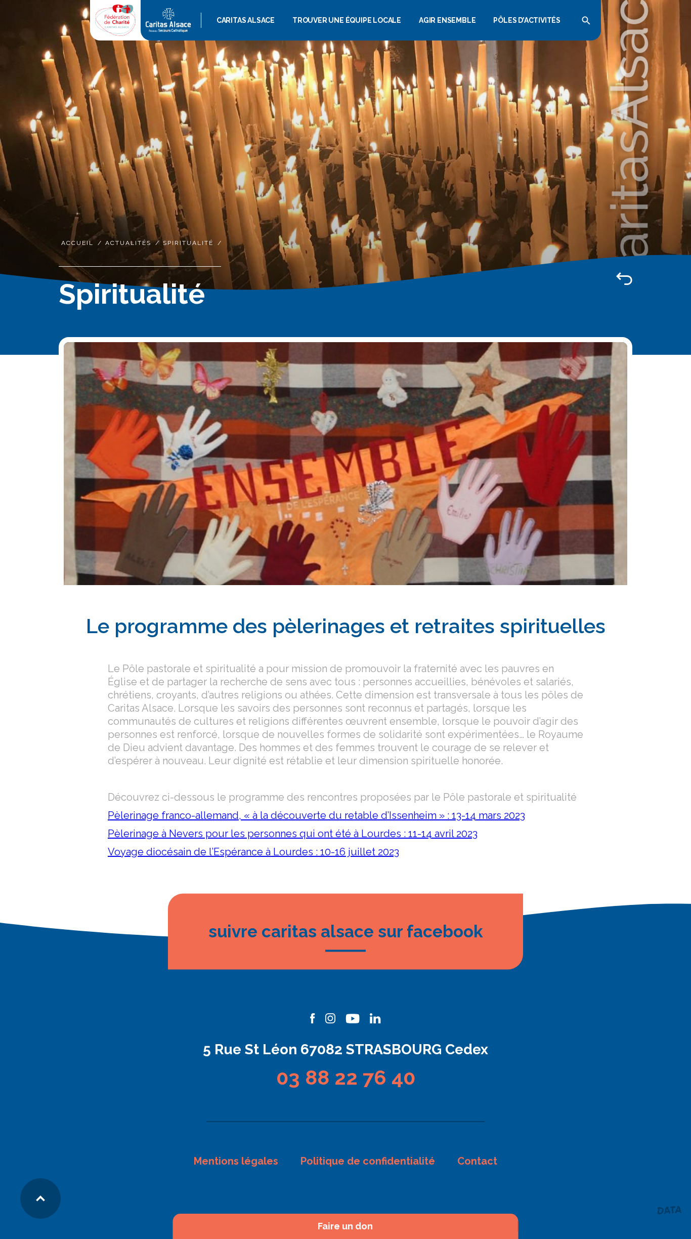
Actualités (128, 242)
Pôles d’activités (526, 20)
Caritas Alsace (246, 20)
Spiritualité (188, 242)
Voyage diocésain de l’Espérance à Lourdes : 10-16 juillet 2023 (253, 852)
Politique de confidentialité (367, 1161)
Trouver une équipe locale (346, 20)
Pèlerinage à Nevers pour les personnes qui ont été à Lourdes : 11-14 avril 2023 (293, 834)
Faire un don (345, 1226)
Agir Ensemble (447, 20)
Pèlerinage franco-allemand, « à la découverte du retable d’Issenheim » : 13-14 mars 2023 (316, 815)
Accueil (77, 242)
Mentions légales (236, 1161)
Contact (477, 1161)
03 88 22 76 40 (345, 1077)
